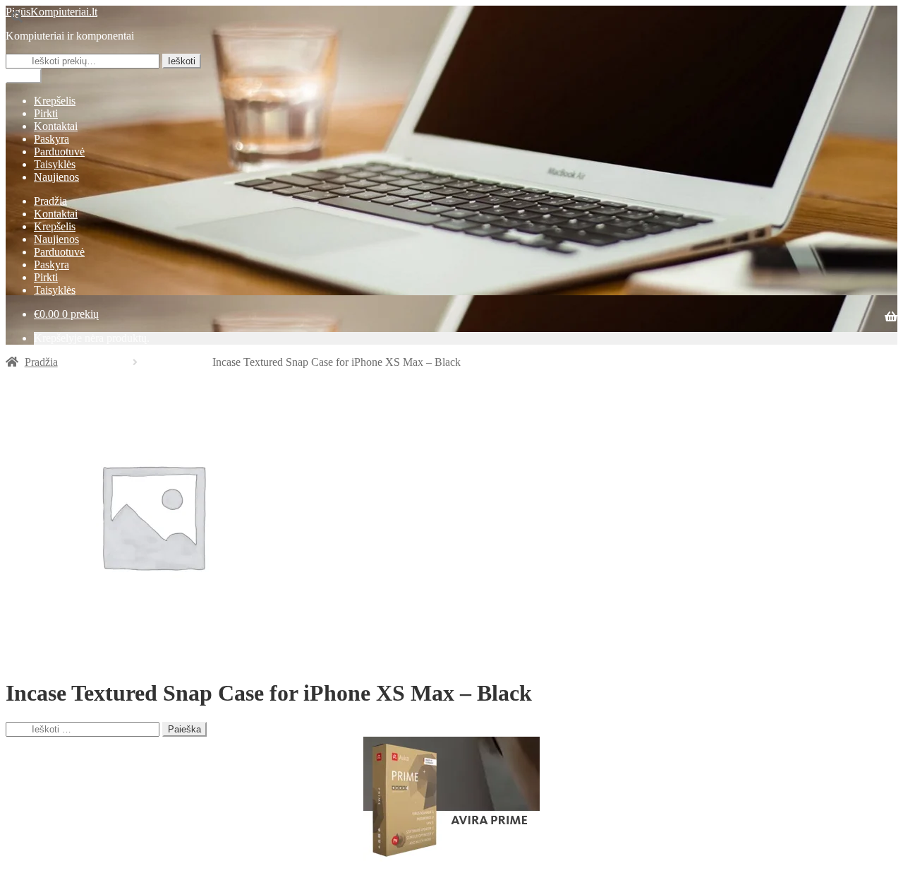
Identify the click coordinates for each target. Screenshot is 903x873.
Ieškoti (181, 61)
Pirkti (46, 113)
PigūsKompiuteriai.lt (51, 12)
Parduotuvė (59, 152)
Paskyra (51, 139)
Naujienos (56, 177)
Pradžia (50, 201)
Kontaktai (56, 126)
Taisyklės (54, 164)
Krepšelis (54, 101)
